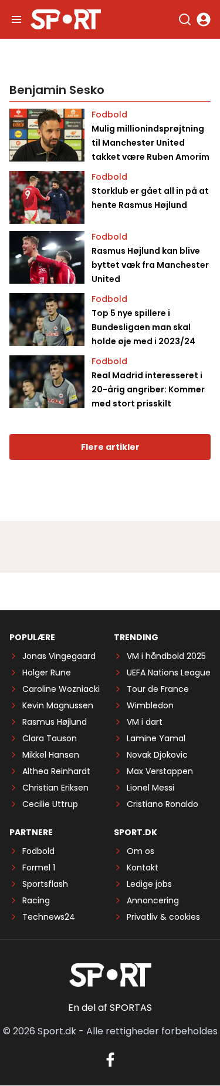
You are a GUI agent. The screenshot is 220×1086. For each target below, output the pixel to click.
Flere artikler (110, 447)
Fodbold (109, 114)
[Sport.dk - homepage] (66, 19)
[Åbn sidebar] (16, 19)
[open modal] (204, 19)
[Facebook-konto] (110, 1060)
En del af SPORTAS (110, 1007)
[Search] (185, 19)
